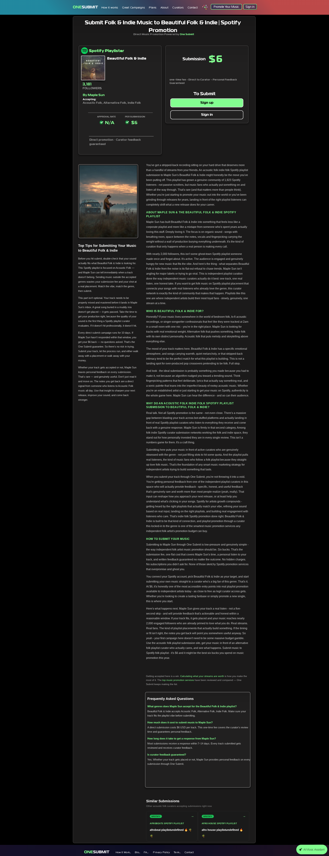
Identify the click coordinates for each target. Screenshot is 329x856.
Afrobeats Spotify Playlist (167, 823)
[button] (153, 7)
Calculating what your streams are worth (202, 676)
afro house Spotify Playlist (219, 823)
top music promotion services (178, 680)
